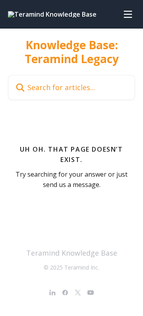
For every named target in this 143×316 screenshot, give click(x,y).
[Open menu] (128, 14)
